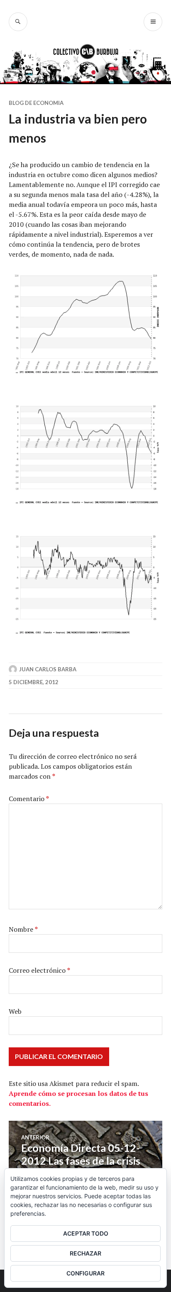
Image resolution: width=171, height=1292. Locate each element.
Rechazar (85, 1253)
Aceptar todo (85, 1233)
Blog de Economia (36, 103)
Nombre (23, 929)
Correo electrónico (39, 970)
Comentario (29, 798)
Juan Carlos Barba (47, 669)
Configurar (85, 1273)
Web (15, 1011)
